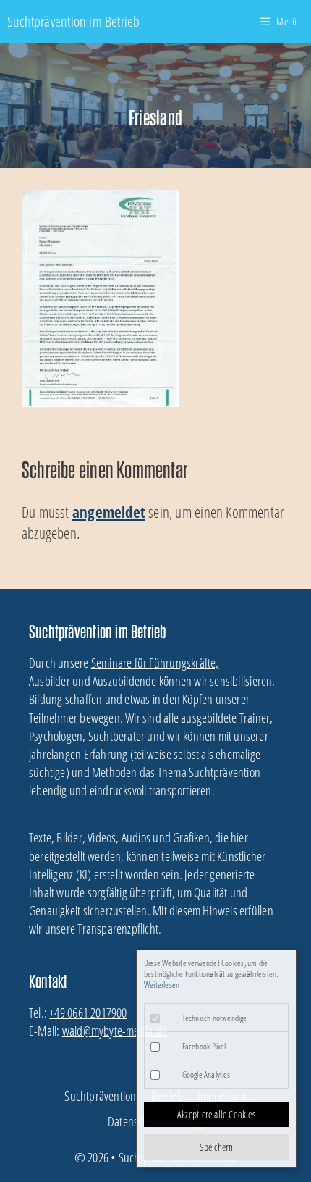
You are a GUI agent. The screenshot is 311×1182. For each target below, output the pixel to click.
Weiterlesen (161, 984)
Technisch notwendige (214, 1018)
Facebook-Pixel (204, 1046)
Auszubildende (125, 681)
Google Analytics (206, 1074)
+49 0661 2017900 (88, 1012)
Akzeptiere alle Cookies (216, 1114)
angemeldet (108, 512)
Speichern (217, 1147)
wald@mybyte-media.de (114, 1030)
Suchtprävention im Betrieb (73, 21)
